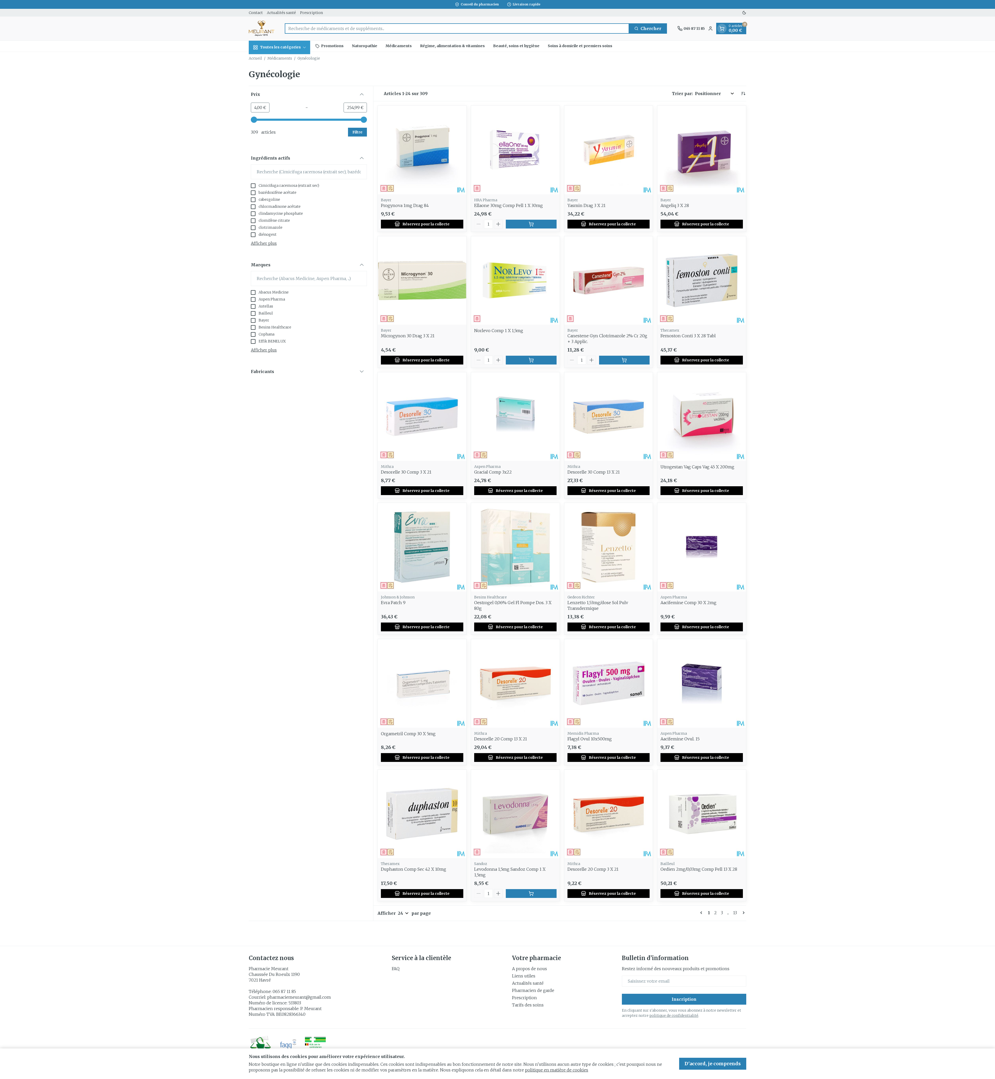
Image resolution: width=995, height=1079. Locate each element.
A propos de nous (529, 968)
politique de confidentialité (673, 1015)
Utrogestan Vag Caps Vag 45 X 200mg (697, 466)
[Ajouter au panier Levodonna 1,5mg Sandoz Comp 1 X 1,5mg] (531, 893)
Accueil (255, 58)
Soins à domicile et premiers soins (580, 46)
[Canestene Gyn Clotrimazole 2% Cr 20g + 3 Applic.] (608, 280)
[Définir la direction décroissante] (743, 93)
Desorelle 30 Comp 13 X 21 (593, 472)
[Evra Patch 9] (422, 547)
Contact (256, 12)
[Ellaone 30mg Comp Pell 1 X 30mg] (515, 150)
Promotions (332, 46)
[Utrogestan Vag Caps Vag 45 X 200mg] (701, 416)
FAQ (396, 968)
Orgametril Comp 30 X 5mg (408, 733)
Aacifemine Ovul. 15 (680, 738)
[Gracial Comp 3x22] (515, 416)
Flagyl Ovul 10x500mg (589, 738)
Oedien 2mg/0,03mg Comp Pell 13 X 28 (698, 869)
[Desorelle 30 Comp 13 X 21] (608, 416)
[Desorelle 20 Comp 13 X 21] (515, 683)
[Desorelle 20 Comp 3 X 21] (608, 814)
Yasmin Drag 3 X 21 (586, 205)
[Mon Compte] (710, 28)
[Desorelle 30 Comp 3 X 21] (422, 416)
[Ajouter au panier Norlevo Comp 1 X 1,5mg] (531, 360)
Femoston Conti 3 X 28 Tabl (688, 335)
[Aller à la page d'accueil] (261, 28)
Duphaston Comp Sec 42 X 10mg (413, 869)
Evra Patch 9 (393, 602)
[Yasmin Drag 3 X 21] (608, 150)
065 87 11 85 (284, 991)
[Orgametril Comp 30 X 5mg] (422, 683)
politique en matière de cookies (556, 1070)
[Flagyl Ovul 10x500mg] (608, 683)
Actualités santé (281, 12)
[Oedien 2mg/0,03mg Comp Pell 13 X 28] (701, 814)
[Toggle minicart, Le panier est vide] (722, 28)
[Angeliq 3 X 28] (701, 150)
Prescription (311, 12)
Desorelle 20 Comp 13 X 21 (500, 738)
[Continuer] (742, 912)
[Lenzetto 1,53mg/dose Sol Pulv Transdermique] (608, 547)
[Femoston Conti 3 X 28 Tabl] (701, 280)
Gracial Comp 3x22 (493, 472)
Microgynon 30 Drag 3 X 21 (408, 335)
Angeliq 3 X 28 (674, 205)
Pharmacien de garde (533, 990)
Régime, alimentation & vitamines (452, 46)
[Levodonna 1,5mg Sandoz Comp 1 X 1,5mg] (515, 814)
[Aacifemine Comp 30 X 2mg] (701, 547)
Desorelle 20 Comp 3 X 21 (593, 869)
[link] (702, 912)
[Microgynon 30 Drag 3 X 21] (422, 280)
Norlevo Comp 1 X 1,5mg (498, 330)
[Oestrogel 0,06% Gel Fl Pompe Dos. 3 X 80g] (515, 547)
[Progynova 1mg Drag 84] (422, 150)
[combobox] (457, 28)
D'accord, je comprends (713, 1064)
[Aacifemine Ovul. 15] (701, 683)
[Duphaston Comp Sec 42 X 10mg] (422, 814)
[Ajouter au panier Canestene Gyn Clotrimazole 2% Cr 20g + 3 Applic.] (624, 360)
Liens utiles (523, 975)
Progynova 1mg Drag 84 (405, 205)
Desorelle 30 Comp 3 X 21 (406, 472)
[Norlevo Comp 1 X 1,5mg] (515, 280)
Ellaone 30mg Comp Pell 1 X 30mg (508, 205)
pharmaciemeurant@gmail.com (299, 997)
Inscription (684, 999)
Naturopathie (364, 46)
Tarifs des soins (528, 1004)
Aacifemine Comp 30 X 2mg (688, 602)
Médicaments (399, 46)
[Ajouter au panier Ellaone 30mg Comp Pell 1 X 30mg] (531, 224)
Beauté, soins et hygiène (516, 46)
